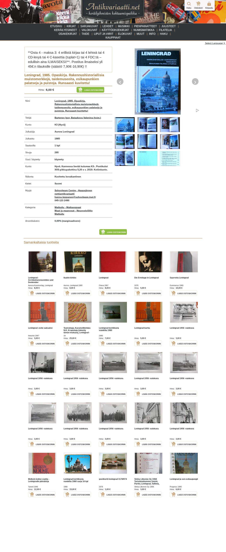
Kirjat (71, 26)
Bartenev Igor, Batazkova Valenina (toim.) (78, 117)
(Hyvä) (62, 124)
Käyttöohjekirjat (115, 30)
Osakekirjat (68, 33)
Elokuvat (125, 33)
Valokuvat (89, 30)
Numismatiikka (144, 30)
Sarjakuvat (89, 26)
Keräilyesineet (65, 30)
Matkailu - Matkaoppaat (68, 207)
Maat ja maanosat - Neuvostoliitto (74, 210)
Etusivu (56, 26)
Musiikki (124, 26)
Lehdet (108, 26)
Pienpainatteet (145, 26)
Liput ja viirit (103, 33)
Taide (85, 33)
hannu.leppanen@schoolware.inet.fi (75, 197)
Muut (140, 33)
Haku (164, 33)
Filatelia (165, 30)
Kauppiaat (113, 37)
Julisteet (168, 26)
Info (152, 33)
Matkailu (59, 214)
